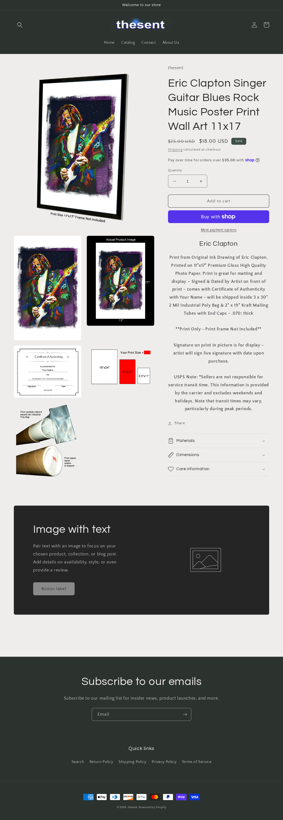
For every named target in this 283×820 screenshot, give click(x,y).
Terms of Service (197, 762)
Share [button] (179, 423)
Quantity (175, 170)
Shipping (175, 149)
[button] (20, 25)
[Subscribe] (185, 714)
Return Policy (101, 762)
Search (78, 762)
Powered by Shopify (152, 807)
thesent (133, 807)
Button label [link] (53, 588)
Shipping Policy (132, 762)
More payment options (219, 230)
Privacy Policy (164, 762)
